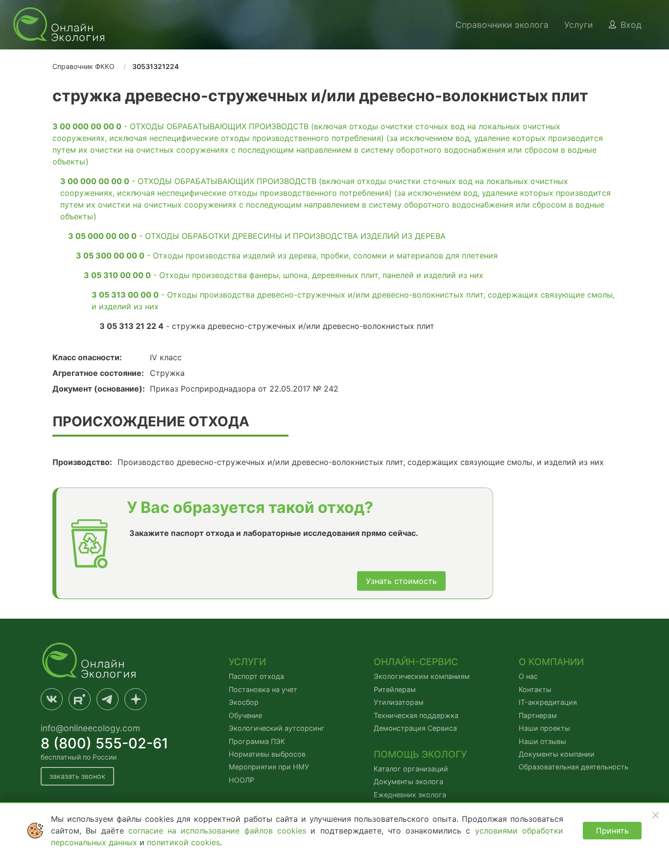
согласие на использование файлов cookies (219, 830)
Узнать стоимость (401, 581)
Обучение (245, 715)
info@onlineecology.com (90, 728)
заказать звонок (77, 776)
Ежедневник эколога (410, 794)
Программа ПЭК (257, 741)
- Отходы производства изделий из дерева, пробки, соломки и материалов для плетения (287, 255)
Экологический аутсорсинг (277, 728)
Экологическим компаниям (422, 676)
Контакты (535, 689)
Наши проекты (544, 728)
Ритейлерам (395, 689)
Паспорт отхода (256, 676)
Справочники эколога (502, 25)
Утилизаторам (399, 702)
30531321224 (155, 66)
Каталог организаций (411, 769)
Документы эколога (408, 781)
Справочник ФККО (83, 66)
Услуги (578, 25)
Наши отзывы (542, 741)
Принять (612, 830)
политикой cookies (183, 842)
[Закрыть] (655, 815)
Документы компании (557, 754)
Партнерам (538, 715)
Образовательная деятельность (573, 767)
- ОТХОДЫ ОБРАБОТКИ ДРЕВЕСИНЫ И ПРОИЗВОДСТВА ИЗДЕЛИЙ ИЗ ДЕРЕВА (257, 236)
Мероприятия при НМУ (269, 767)
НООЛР (241, 780)
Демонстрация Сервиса (415, 728)
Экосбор (244, 702)
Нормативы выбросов (267, 754)
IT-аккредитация (548, 702)
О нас (528, 676)
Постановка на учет (263, 689)
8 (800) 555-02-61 (104, 743)
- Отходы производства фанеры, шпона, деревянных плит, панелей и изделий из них (283, 275)
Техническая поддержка (416, 715)
